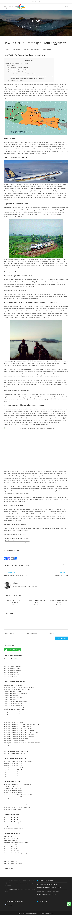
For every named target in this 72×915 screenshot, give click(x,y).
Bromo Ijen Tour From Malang (11, 674)
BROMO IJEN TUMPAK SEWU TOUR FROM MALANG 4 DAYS (19, 734)
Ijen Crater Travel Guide (10, 661)
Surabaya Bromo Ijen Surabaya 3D (12, 691)
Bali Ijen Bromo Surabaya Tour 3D (12, 788)
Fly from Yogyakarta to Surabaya (18, 67)
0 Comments (47, 49)
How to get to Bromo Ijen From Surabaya (17, 538)
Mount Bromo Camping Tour (11, 849)
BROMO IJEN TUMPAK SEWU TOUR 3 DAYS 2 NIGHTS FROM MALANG (21, 724)
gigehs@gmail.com (14, 889)
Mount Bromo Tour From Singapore (13, 818)
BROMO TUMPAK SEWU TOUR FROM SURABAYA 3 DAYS (18, 749)
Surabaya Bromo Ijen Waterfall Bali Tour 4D (15, 703)
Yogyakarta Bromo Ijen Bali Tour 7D (13, 774)
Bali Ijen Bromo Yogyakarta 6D (11, 799)
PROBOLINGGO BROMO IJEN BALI (12, 809)
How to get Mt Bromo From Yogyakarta (52, 564)
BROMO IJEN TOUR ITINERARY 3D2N (13, 685)
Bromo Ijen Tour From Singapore (12, 666)
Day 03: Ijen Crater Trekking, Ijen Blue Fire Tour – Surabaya (27, 78)
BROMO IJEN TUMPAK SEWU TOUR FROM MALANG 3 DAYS (19, 737)
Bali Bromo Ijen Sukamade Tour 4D (13, 790)
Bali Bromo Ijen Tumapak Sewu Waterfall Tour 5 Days (17, 747)
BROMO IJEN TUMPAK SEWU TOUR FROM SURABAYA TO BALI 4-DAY (21, 732)
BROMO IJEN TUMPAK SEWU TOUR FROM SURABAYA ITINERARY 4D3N (22, 743)
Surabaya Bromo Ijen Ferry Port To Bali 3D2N (15, 693)
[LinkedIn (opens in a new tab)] (39, 1)
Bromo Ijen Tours (50, 913)
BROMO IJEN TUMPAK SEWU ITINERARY (14, 722)
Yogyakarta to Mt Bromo (23, 565)
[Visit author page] (7, 585)
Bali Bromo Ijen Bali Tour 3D (11, 786)
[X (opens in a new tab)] (33, 1)
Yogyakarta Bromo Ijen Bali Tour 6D (13, 772)
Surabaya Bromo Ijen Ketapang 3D (13, 697)
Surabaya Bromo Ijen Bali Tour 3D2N (48, 891)
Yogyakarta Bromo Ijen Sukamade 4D (13, 768)
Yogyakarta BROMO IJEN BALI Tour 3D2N (49, 887)
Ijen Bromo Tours (13, 550)
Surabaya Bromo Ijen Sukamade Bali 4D (14, 708)
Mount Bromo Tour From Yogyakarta (13, 822)
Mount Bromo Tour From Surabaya (13, 820)
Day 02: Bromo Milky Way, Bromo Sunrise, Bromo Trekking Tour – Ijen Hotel (31, 76)
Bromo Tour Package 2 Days (11, 838)
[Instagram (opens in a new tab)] (37, 1)
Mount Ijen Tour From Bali (10, 861)
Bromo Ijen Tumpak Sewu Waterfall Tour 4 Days (16, 751)
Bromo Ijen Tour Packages (31, 49)
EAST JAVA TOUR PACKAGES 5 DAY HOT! (14, 710)
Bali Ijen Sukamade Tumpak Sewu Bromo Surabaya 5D (18, 795)
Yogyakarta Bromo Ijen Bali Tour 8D (13, 776)
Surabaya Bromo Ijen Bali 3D (11, 695)
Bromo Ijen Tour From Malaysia (12, 668)
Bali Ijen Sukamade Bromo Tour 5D (13, 797)
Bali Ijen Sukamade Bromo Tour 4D (13, 792)
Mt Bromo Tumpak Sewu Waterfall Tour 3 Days (16, 842)
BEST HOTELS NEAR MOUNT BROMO (13, 828)
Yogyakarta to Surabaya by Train (18, 70)
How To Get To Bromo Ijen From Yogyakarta (44, 27)
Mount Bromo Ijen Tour (30, 586)
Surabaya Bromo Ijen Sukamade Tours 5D (14, 712)
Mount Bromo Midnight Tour (11, 847)
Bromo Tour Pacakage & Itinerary (12, 845)
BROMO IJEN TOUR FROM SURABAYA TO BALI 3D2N (17, 689)
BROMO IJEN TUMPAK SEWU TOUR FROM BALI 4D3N (17, 784)
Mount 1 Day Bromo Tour (10, 836)
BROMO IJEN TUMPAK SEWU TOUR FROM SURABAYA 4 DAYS (19, 730)
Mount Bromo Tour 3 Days (10, 840)
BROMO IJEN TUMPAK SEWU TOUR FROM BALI (16, 739)
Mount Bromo (11, 65)
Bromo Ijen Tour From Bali (10, 676)
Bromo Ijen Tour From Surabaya (12, 672)
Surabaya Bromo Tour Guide (11, 826)
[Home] (16, 27)
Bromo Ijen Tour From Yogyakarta (15, 564)
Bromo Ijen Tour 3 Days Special (46, 894)
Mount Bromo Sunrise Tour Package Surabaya (16, 853)
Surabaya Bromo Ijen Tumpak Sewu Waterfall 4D (16, 701)
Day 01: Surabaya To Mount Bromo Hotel (22, 74)
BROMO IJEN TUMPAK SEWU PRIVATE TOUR (15, 741)
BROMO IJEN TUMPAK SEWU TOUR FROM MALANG (17, 807)
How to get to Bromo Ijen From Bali (15, 543)
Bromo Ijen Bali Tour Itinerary (17, 72)
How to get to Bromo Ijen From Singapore (17, 541)
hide (31, 60)
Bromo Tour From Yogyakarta (33, 564)
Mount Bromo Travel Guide (55, 528)
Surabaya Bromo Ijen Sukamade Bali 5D (14, 714)
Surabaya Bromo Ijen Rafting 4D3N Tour (14, 705)
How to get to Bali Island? (16, 80)
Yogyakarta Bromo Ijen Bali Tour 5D (58, 601)
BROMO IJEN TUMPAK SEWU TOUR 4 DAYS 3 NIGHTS (17, 726)
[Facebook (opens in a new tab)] (35, 1)
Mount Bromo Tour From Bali (11, 824)
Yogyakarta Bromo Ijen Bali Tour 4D (36, 601)
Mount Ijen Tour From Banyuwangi (13, 863)
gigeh (7, 49)
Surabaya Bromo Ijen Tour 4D (11, 699)
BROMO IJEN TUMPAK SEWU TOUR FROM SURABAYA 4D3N (19, 687)
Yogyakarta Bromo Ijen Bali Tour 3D (13, 763)
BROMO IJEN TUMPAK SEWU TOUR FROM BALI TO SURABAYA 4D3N (21, 745)
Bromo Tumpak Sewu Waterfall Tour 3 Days (15, 753)
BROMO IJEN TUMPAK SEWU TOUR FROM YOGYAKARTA (18, 728)
